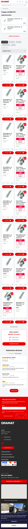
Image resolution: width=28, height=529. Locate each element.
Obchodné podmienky (5, 451)
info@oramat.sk (7, 437)
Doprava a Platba (4, 459)
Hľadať (25, 5)
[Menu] (26, 1)
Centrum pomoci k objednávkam (7, 456)
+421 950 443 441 (7, 439)
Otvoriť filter (6, 51)
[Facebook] (2, 443)
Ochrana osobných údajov (6, 454)
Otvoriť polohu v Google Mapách (13, 481)
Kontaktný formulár (14, 343)
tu (6, 518)
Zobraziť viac (14, 390)
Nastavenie (14, 521)
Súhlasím (14, 525)
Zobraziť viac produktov (14, 36)
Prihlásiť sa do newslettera (8, 416)
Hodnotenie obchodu (14, 350)
